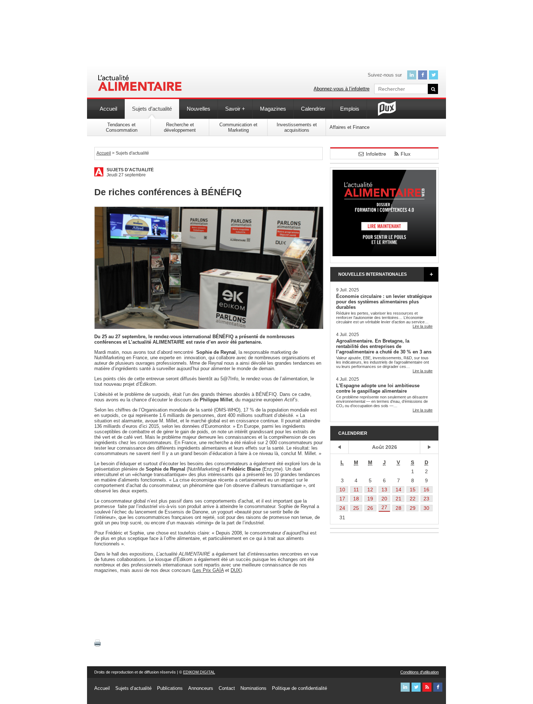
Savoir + (235, 109)
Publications (170, 688)
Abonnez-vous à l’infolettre (341, 88)
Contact (227, 688)
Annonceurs (200, 688)
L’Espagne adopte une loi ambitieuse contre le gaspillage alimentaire (378, 388)
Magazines (273, 109)
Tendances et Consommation (121, 127)
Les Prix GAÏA (209, 570)
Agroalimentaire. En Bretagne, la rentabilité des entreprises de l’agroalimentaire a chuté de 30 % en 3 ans (383, 346)
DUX (235, 570)
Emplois (349, 109)
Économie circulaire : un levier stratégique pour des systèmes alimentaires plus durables (384, 302)
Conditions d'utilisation (419, 672)
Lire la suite (423, 326)
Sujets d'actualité (130, 169)
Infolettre (376, 154)
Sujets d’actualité (152, 109)
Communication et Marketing (238, 127)
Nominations (253, 688)
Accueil (108, 109)
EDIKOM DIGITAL (199, 672)
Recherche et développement (180, 127)
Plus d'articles (431, 274)
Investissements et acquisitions (297, 127)
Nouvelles (198, 109)
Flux (405, 154)
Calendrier (313, 109)
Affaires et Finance (349, 127)
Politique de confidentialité (299, 688)
